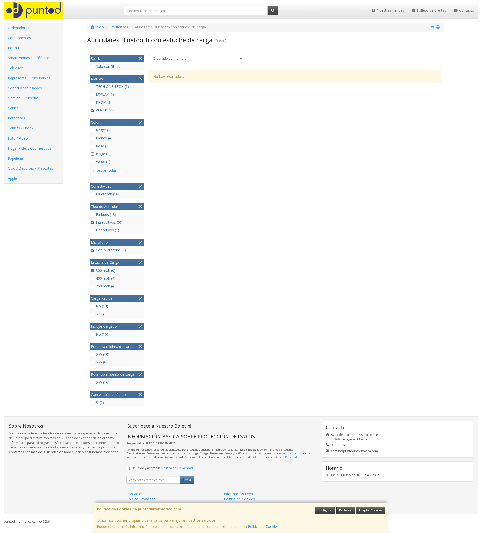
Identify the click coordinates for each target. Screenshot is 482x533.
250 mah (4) (105, 286)
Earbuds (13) (106, 214)
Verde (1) (103, 161)
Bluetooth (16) (107, 194)
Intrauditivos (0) (108, 222)
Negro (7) (103, 130)
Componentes (19, 37)
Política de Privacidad (285, 457)
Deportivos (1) (107, 230)
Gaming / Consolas (23, 98)
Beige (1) (103, 153)
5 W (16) (102, 382)
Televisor (15, 67)
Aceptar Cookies (370, 510)
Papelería (15, 158)
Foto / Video (18, 138)
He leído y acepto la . (163, 468)
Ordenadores (18, 27)
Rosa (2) (102, 146)
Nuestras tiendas (390, 10)
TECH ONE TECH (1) (112, 86)
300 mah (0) (105, 270)
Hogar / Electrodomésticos (29, 148)
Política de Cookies (263, 526)
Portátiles (15, 47)
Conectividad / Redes (25, 88)
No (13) (102, 306)
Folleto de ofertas (431, 10)
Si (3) (100, 314)
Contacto (466, 10)
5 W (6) (101, 362)
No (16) (102, 334)
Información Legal (239, 493)
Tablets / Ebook (20, 128)
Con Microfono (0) (111, 250)
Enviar (187, 480)
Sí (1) (100, 402)
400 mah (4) (105, 278)
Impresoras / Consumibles (29, 78)
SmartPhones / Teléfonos (29, 57)
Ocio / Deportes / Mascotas (30, 168)
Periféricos (16, 118)
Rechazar (345, 510)
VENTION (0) (106, 110)
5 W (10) (102, 354)
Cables (13, 108)
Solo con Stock (108, 66)
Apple (12, 178)
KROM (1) (104, 102)
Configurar (325, 510)
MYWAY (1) (105, 94)
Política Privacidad (141, 499)
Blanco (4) (104, 138)
